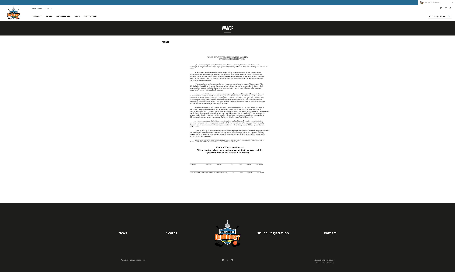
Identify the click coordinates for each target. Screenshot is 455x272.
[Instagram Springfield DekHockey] (450, 9)
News (34, 8)
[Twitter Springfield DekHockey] (446, 9)
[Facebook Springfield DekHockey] (441, 9)
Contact (49, 8)
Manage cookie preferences (324, 263)
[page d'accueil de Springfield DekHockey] (13, 13)
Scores (77, 16)
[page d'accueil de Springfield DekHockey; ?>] (227, 233)
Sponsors (40, 8)
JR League (48, 16)
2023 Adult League (63, 16)
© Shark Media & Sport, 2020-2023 (133, 260)
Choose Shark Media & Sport (324, 260)
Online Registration (273, 233)
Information (36, 16)
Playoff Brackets (90, 16)
